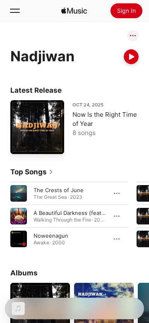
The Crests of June (59, 190)
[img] (74, 10)
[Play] (131, 56)
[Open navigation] (15, 11)
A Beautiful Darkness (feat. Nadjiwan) (82, 213)
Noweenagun (51, 235)
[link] (31, 171)
